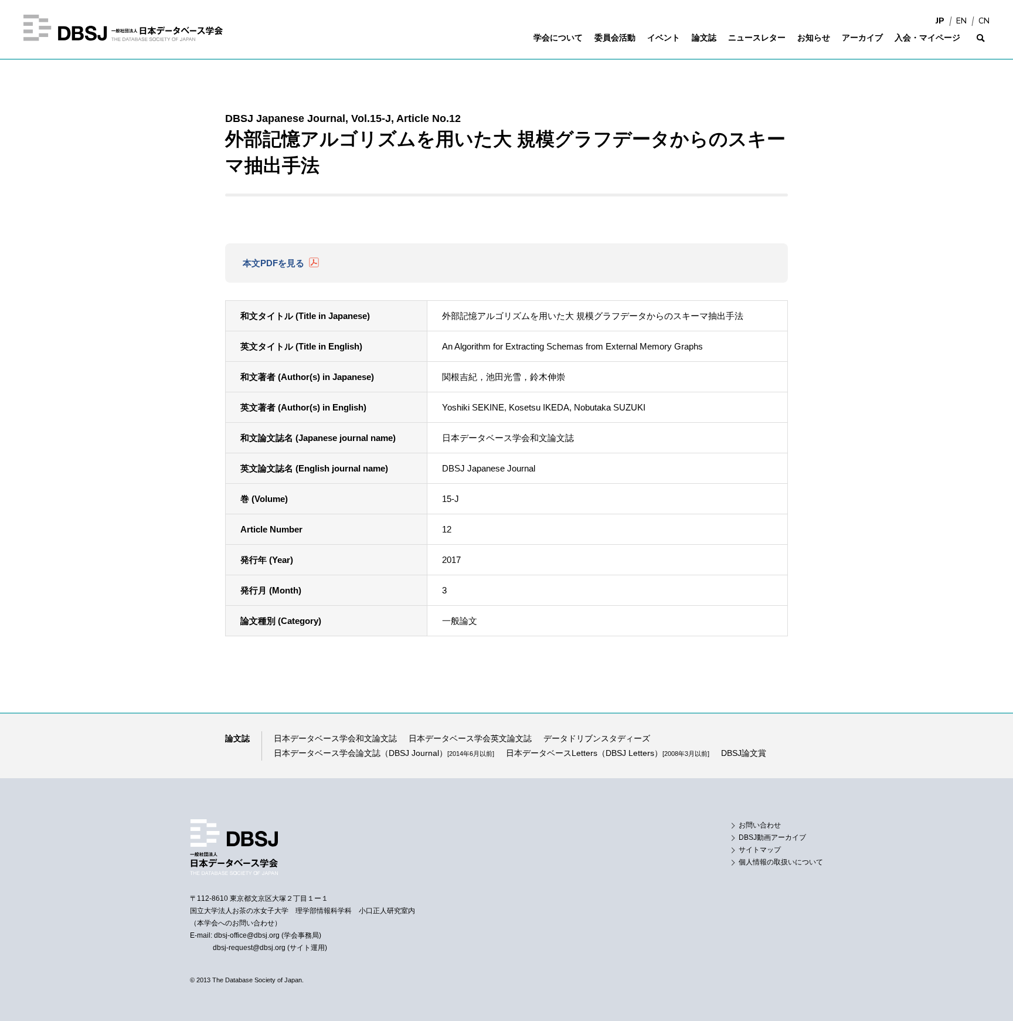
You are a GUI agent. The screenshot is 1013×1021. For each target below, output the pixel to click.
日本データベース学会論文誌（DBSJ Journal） (384, 753)
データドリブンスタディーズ (596, 738)
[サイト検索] (981, 45)
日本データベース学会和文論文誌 (335, 738)
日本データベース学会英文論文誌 (470, 738)
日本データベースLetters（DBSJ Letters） (607, 753)
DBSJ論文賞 (743, 753)
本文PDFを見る (273, 263)
